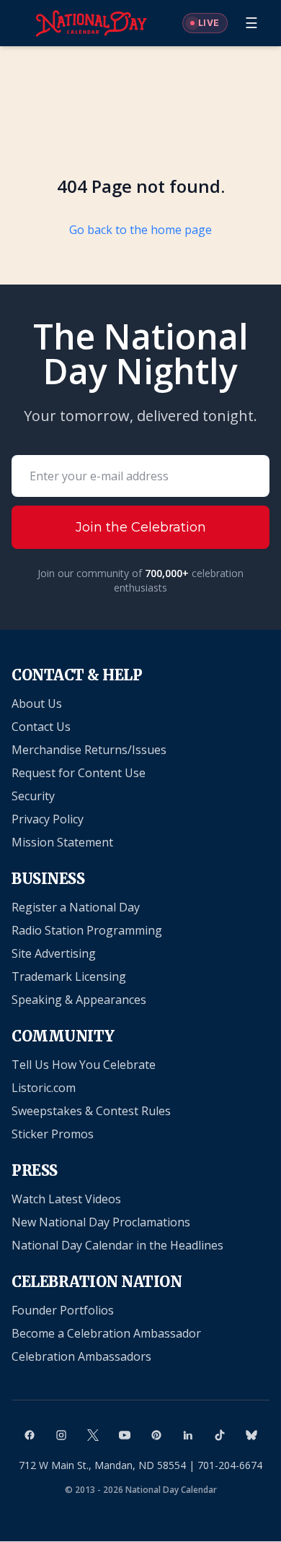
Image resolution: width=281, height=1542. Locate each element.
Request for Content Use (79, 773)
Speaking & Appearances (79, 1000)
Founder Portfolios (63, 1310)
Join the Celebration (141, 527)
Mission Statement (62, 842)
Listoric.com (44, 1088)
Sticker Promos (53, 1134)
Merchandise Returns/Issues (89, 750)
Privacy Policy (48, 819)
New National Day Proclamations (101, 1222)
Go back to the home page (140, 230)
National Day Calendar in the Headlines (117, 1245)
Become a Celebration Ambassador (106, 1333)
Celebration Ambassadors (81, 1356)
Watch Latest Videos (66, 1199)
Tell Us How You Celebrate (84, 1065)
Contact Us (41, 727)
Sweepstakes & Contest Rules (91, 1111)
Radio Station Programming (87, 930)
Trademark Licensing (69, 976)
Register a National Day (76, 907)
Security (33, 796)
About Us (37, 703)
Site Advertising (54, 953)
